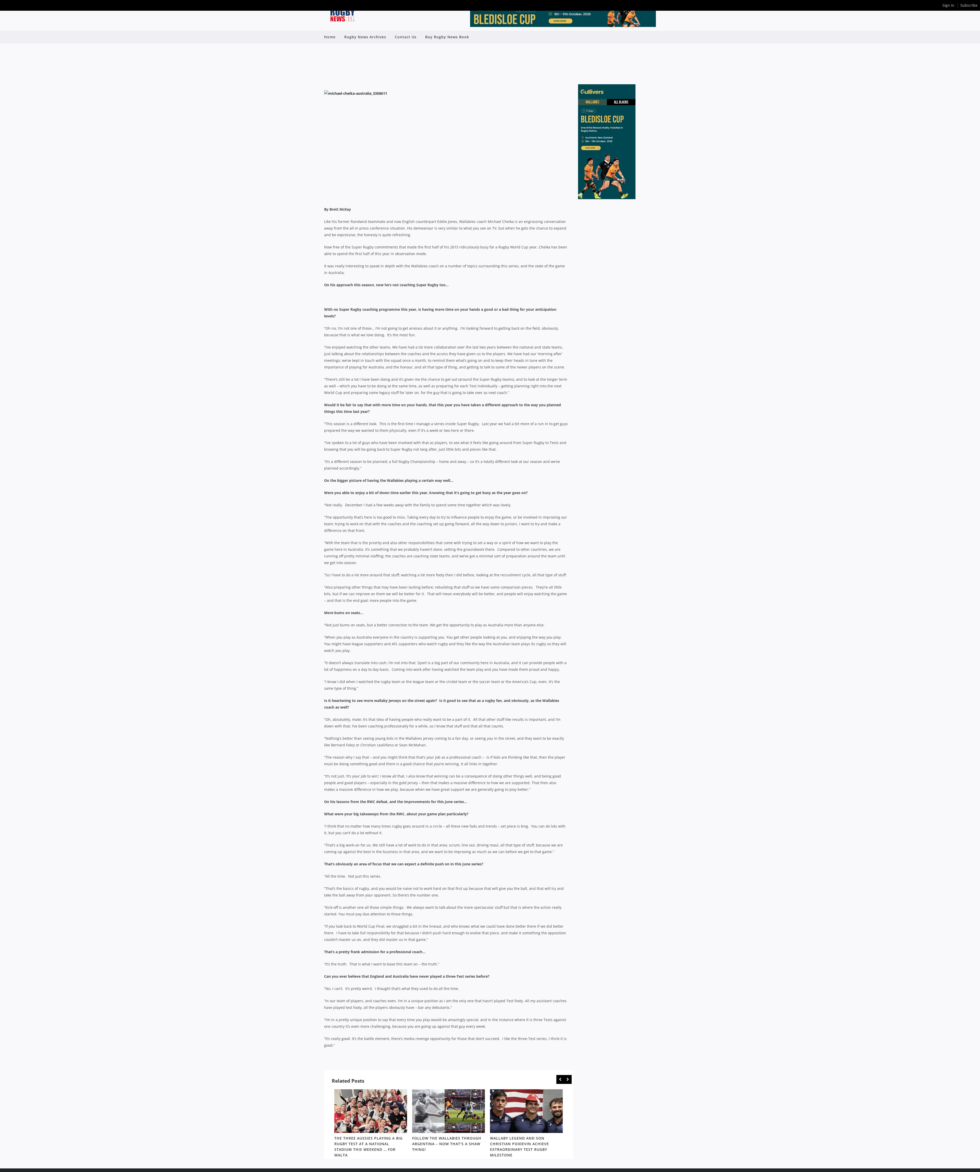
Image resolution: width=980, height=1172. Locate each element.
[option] (370, 1124)
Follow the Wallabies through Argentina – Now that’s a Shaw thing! (446, 1144)
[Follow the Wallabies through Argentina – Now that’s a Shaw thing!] (448, 1111)
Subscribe (968, 5)
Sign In (948, 5)
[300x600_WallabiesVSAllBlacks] (606, 197)
